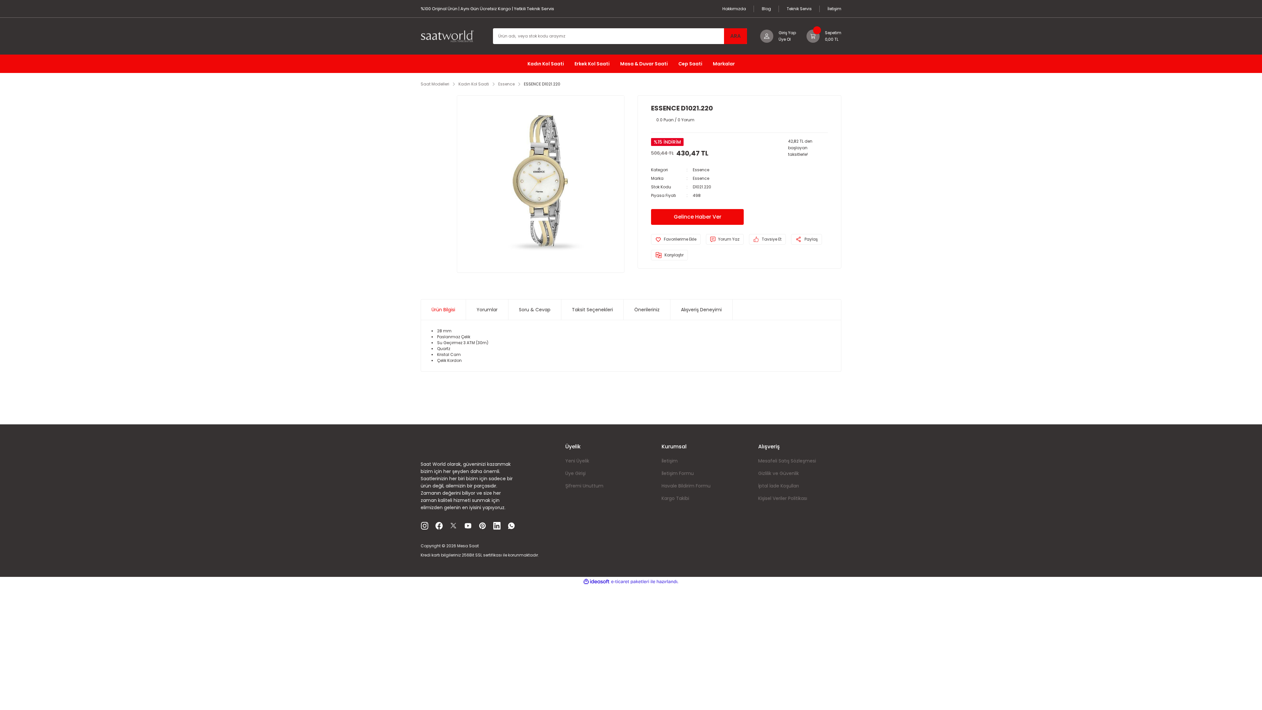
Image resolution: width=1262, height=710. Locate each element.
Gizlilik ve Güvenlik (778, 473)
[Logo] (450, 35)
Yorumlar (487, 309)
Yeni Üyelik (577, 461)
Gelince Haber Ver (697, 217)
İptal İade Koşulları (778, 486)
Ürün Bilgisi (443, 309)
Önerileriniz (647, 309)
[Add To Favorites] (676, 239)
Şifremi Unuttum (584, 486)
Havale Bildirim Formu (686, 486)
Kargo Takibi (675, 498)
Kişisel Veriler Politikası (782, 498)
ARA (735, 36)
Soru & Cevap (534, 309)
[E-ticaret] (630, 582)
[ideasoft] (596, 582)
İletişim (670, 461)
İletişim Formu (678, 473)
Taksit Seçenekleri (592, 309)
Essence (701, 170)
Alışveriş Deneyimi (701, 309)
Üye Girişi (575, 473)
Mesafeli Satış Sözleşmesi (787, 461)
